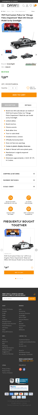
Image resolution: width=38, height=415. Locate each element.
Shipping (4, 346)
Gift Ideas (5, 328)
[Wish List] (31, 6)
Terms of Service (7, 373)
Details (28, 105)
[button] (16, 278)
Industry (4, 319)
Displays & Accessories (9, 323)
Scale (4, 313)
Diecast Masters (23, 319)
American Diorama (24, 313)
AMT (20, 321)
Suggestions (6, 352)
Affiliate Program (7, 350)
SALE (3, 330)
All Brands (22, 330)
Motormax (22, 311)
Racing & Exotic (6, 321)
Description (10, 105)
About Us (5, 341)
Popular (4, 311)
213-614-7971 (22, 346)
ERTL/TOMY (22, 317)
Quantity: (4, 88)
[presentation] (1, 250)
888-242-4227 (28, 361)
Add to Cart (19, 272)
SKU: (3, 67)
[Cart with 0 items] (34, 5)
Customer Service (24, 340)
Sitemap (24, 403)
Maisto (21, 328)
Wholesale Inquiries (8, 348)
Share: (33, 11)
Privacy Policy (6, 369)
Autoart (21, 323)
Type (12, 11)
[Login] (27, 5)
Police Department (20, 11)
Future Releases (7, 325)
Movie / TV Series (7, 309)
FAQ (3, 344)
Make (3, 315)
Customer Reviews (7, 354)
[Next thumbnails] (36, 54)
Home (8, 11)
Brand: (3, 64)
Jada (20, 309)
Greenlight (22, 315)
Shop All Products (7, 332)
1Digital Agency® (26, 405)
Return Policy (6, 371)
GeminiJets (22, 325)
